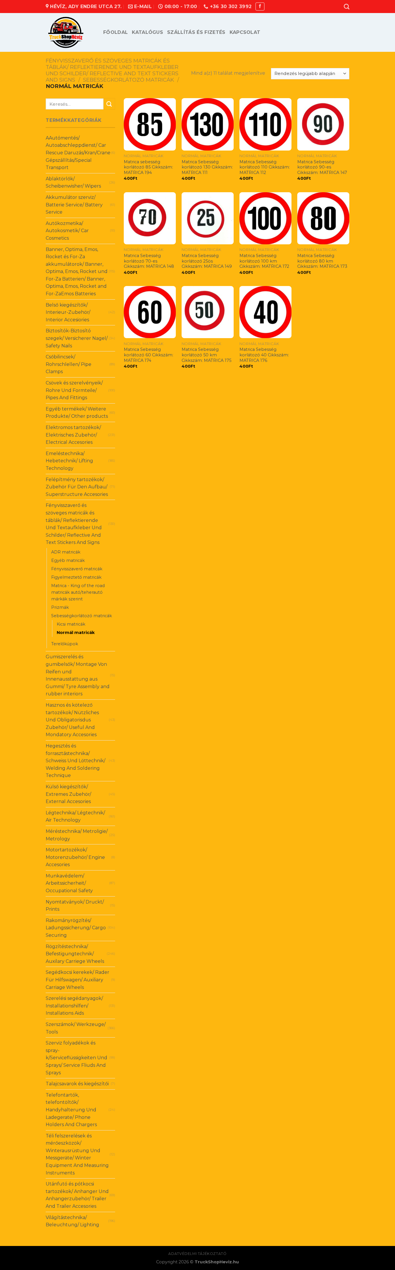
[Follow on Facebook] (260, 6)
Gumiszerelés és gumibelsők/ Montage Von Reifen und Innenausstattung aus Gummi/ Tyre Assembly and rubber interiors (78, 675)
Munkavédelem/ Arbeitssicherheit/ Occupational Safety (69, 883)
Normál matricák (76, 632)
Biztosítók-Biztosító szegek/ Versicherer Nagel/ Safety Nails (77, 338)
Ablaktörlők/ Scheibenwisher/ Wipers (73, 182)
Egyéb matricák (68, 560)
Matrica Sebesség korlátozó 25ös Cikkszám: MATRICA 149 (207, 261)
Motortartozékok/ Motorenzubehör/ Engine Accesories (75, 857)
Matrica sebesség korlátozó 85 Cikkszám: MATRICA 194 (148, 167)
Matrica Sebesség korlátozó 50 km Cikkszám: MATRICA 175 (206, 355)
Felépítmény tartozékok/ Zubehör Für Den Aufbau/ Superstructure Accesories (77, 487)
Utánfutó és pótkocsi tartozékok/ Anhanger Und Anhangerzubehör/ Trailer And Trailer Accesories (77, 1195)
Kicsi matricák (71, 624)
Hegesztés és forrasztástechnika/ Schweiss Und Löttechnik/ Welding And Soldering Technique (75, 760)
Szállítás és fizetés (196, 32)
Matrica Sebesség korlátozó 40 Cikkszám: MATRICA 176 (264, 355)
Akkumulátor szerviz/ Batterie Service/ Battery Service (74, 205)
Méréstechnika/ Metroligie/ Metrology (77, 835)
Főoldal (115, 32)
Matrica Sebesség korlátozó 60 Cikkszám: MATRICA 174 (148, 355)
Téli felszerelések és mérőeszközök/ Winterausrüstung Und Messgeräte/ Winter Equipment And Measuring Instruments (77, 1154)
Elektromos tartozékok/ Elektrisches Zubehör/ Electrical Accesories (73, 435)
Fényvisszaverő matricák (76, 568)
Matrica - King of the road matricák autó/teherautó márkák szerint (78, 592)
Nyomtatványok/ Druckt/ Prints (75, 905)
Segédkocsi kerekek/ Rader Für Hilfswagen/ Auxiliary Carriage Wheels (77, 980)
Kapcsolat (245, 32)
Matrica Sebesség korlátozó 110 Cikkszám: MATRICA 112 (264, 167)
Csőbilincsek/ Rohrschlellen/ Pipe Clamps (68, 364)
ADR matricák (65, 552)
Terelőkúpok (64, 643)
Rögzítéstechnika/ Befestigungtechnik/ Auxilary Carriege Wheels (75, 954)
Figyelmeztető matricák (76, 577)
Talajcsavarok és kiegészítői (77, 1083)
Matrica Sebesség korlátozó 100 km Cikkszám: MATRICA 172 (264, 261)
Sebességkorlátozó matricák (128, 79)
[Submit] (109, 103)
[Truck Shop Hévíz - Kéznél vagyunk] (70, 32)
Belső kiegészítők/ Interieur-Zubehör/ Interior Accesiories (68, 312)
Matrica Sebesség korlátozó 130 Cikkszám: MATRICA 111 (207, 167)
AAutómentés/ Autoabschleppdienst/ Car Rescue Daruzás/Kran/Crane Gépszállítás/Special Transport (78, 152)
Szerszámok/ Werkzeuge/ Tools (76, 1028)
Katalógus (147, 32)
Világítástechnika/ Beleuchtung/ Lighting (72, 1221)
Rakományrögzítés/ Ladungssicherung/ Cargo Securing (76, 928)
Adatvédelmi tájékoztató (197, 1253)
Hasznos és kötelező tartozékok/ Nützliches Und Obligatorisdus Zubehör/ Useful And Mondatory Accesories (72, 719)
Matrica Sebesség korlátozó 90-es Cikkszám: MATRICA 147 (322, 167)
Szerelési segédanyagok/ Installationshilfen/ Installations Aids (74, 1006)
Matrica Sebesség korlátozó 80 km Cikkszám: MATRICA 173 (322, 261)
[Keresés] (346, 6)
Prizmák (60, 607)
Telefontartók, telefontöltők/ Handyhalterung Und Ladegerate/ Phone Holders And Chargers (71, 1109)
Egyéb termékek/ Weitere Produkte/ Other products (77, 412)
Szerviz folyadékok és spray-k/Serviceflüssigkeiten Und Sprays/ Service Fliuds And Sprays (76, 1057)
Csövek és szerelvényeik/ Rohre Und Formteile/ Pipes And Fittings (74, 390)
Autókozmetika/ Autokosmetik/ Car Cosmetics (67, 231)
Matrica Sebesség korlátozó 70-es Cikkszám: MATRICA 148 (149, 261)
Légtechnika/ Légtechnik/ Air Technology (75, 816)
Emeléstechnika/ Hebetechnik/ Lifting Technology (69, 461)
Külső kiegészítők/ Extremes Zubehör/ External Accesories (68, 794)
